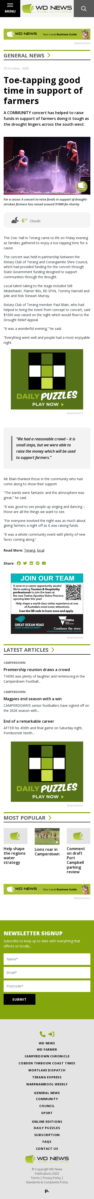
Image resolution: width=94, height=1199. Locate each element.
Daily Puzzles (47, 1128)
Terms (35, 1178)
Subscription (47, 1135)
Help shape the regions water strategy (15, 855)
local (40, 550)
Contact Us (47, 1148)
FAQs (47, 1141)
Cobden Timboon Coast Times (47, 1063)
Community (47, 1099)
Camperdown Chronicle (47, 1056)
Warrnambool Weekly (47, 1084)
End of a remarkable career (29, 721)
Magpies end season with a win (33, 698)
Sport (47, 1113)
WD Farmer (47, 1049)
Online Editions (47, 1121)
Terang (29, 550)
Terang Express (47, 1077)
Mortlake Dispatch (47, 1070)
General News (24, 55)
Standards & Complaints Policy (47, 1182)
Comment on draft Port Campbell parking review (76, 860)
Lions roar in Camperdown (47, 852)
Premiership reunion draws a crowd (37, 669)
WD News (47, 1043)
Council (47, 1106)
